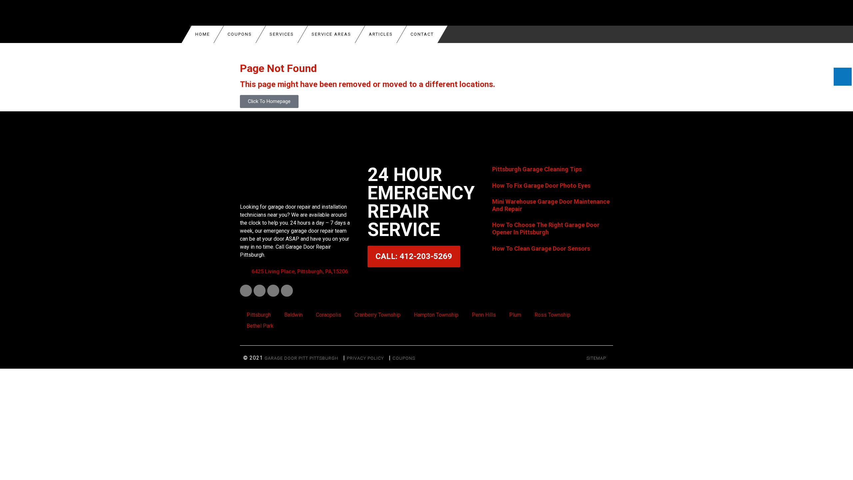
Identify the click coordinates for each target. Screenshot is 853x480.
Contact (422, 34)
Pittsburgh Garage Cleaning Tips (537, 169)
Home (202, 34)
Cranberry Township (378, 315)
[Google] (287, 291)
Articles (381, 34)
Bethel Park (260, 326)
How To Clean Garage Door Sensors (541, 248)
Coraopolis (328, 315)
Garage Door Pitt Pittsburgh (301, 358)
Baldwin (293, 315)
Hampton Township (436, 315)
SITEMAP (596, 358)
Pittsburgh (259, 315)
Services (282, 34)
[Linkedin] (260, 291)
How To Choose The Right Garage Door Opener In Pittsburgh (545, 228)
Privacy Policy (365, 358)
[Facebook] (246, 291)
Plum (515, 315)
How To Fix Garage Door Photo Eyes (541, 185)
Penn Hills (484, 315)
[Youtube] (273, 291)
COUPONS (240, 34)
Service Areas (331, 34)
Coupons (404, 358)
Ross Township (552, 315)
